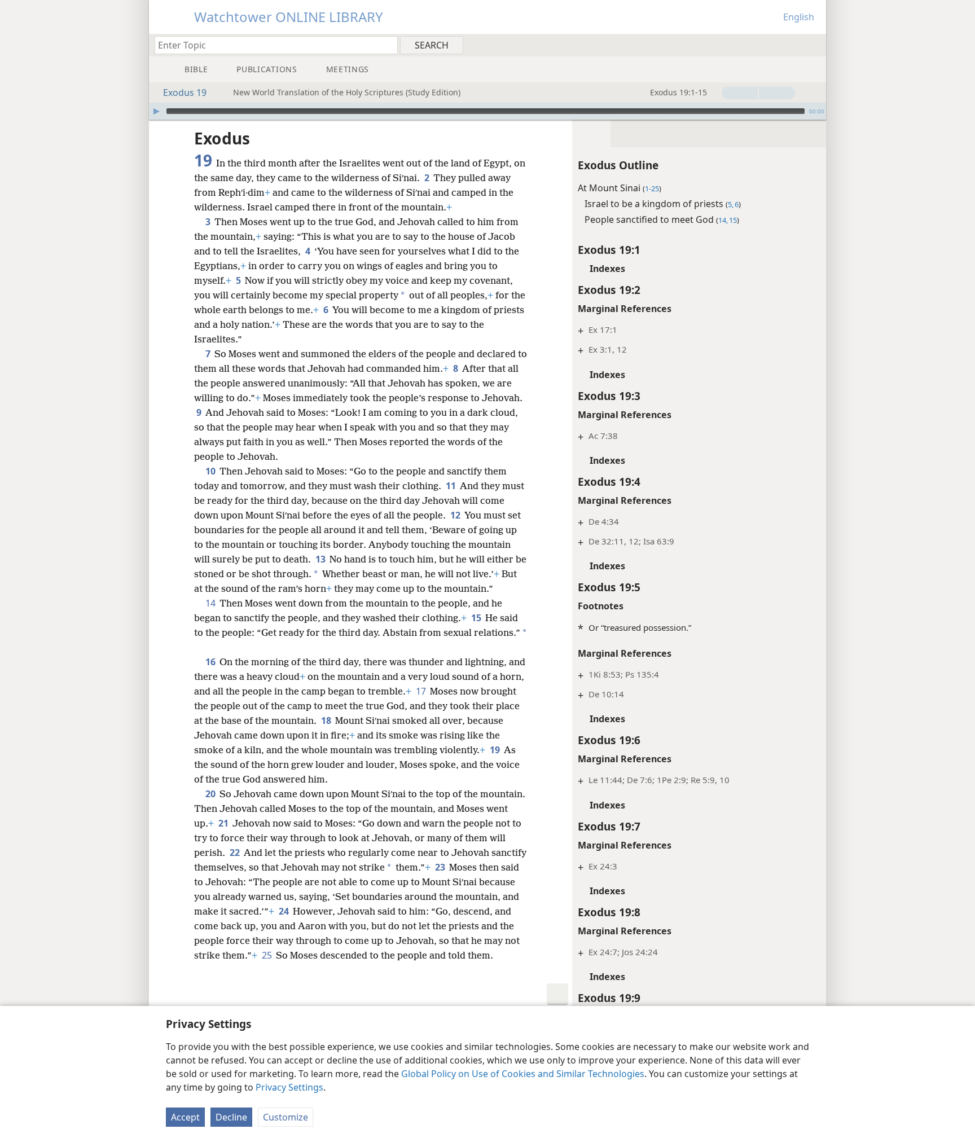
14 (211, 603)
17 (422, 691)
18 (327, 720)
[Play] (156, 111)
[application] (487, 111)
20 (211, 794)
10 (211, 471)
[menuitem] (813, 45)
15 (477, 618)
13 (321, 559)
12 (456, 515)
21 (224, 823)
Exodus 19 (185, 92)
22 (235, 852)
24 (285, 911)
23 (441, 867)
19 (496, 750)
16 (211, 662)
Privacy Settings (289, 1087)
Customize (285, 1117)
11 (452, 486)
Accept (185, 1117)
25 (268, 955)
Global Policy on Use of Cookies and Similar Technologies (522, 1073)
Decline (231, 1117)
